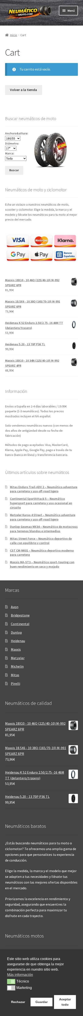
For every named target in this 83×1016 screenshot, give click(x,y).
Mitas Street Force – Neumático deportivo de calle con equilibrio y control (41, 541)
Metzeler (18, 658)
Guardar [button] (41, 1002)
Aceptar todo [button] (65, 1001)
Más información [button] (20, 975)
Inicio (13, 35)
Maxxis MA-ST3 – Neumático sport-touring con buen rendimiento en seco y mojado (42, 564)
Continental (20, 624)
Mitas (15, 675)
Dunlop (16, 632)
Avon (14, 607)
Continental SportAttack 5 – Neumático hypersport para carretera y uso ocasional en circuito (41, 503)
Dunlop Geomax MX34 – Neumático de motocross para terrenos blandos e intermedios (44, 529)
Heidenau (18, 641)
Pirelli (15, 683)
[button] (11, 981)
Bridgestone (20, 615)
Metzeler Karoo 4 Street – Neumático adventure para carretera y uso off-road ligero (42, 517)
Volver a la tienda (23, 89)
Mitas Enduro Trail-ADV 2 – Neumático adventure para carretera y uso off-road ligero (43, 489)
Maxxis (16, 649)
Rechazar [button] (18, 1002)
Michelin (17, 666)
